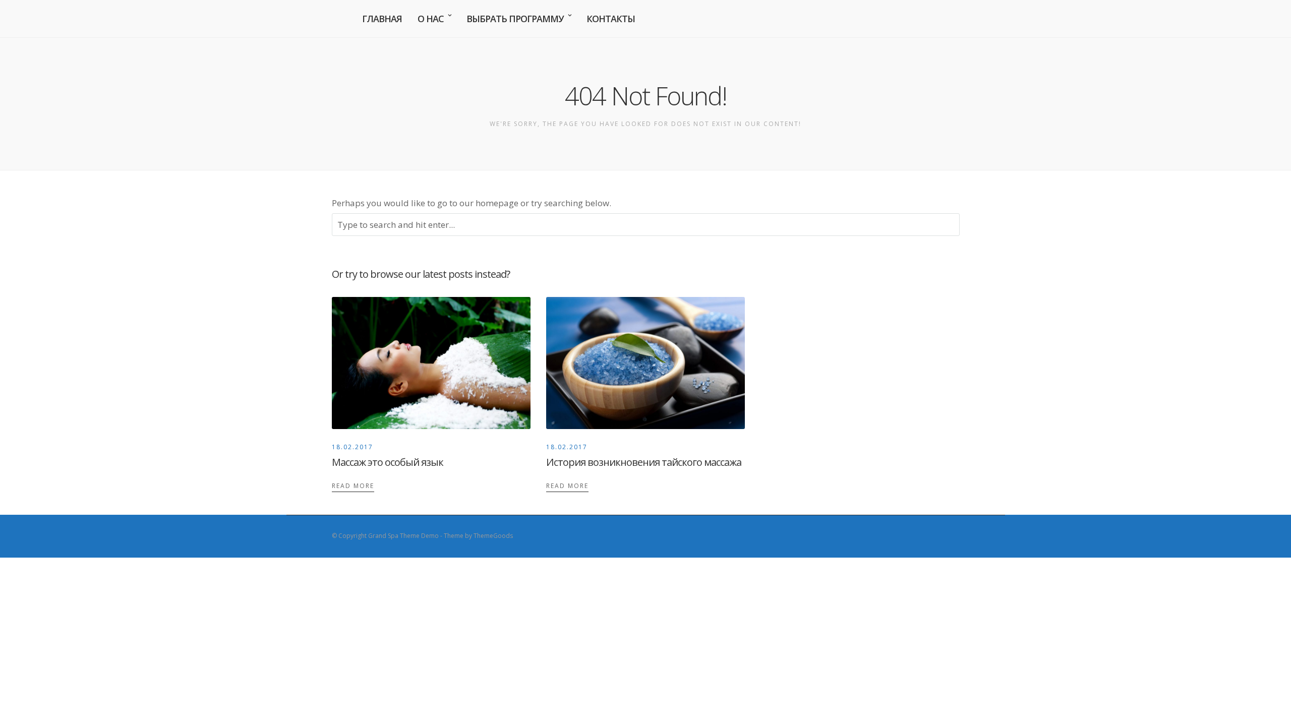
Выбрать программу (515, 19)
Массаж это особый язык (387, 462)
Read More (353, 485)
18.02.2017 (352, 447)
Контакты (610, 19)
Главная (382, 19)
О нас (431, 19)
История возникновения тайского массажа (643, 462)
